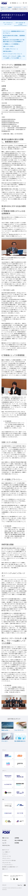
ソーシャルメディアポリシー (7, 864)
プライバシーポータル (6, 856)
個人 (18, 3)
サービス (4, 840)
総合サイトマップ (5, 849)
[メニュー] (26, 3)
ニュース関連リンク (6, 852)
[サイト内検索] (23, 3)
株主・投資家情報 (19, 840)
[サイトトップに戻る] (4, 3)
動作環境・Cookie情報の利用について (10, 866)
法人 (20, 3)
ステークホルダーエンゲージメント (7, 23)
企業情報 (17, 838)
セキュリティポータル (6, 862)
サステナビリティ (6, 845)
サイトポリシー (5, 854)
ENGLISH (4, 885)
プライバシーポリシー (6, 858)
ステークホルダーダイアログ (20, 23)
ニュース (4, 843)
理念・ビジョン (5, 838)
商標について (5, 869)
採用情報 (17, 843)
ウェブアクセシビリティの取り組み (9, 860)
